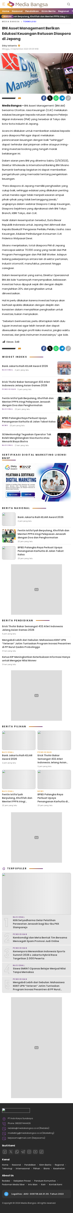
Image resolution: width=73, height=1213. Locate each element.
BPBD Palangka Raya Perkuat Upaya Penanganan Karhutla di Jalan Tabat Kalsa (29, 419)
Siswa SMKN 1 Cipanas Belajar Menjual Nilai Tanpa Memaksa (39, 970)
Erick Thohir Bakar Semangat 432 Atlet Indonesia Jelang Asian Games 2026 (26, 383)
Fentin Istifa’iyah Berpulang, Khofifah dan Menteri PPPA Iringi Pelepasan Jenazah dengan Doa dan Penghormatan (28, 402)
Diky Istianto (9, 45)
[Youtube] (35, 1151)
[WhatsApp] (56, 98)
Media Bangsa (11, 22)
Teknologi (30, 22)
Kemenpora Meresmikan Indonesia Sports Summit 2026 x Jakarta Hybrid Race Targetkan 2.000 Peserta (39, 955)
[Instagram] (29, 1151)
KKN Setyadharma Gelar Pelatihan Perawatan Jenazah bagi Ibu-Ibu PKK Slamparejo (36, 924)
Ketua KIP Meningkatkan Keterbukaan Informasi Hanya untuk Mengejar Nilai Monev (36, 658)
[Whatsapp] (17, 1151)
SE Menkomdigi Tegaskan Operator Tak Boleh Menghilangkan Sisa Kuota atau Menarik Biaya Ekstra (26, 438)
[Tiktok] (41, 1151)
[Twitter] (50, 98)
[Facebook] (44, 98)
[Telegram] (62, 98)
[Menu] (3, 4)
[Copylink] (68, 98)
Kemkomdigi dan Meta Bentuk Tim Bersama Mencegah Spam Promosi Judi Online (40, 939)
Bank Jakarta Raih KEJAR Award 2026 (25, 366)
